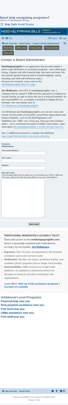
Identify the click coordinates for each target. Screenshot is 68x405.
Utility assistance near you (17, 312)
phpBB (25, 397)
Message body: (8, 173)
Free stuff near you (12, 316)
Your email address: (10, 150)
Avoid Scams (26, 24)
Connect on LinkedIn (16, 286)
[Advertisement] (26, 8)
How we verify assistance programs (38, 283)
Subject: (5, 165)
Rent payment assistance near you (22, 305)
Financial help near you (15, 301)
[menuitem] (8, 38)
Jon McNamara (40, 247)
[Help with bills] (34, 31)
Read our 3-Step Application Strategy (14, 20)
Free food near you (13, 309)
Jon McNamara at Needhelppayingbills (20, 106)
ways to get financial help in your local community (25, 136)
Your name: (7, 158)
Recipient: (6, 144)
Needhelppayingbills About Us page (18, 84)
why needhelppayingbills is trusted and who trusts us (38, 127)
